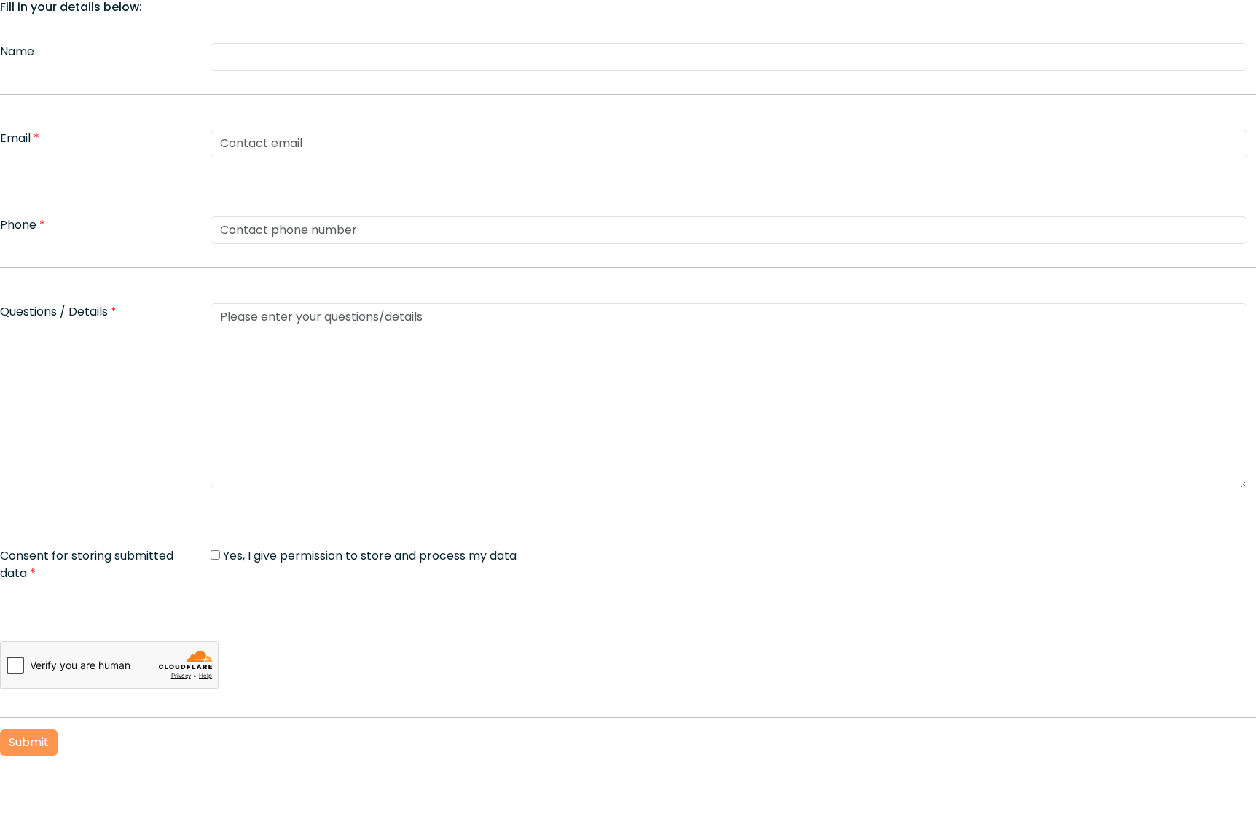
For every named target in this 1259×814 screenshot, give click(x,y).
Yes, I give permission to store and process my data (370, 555)
